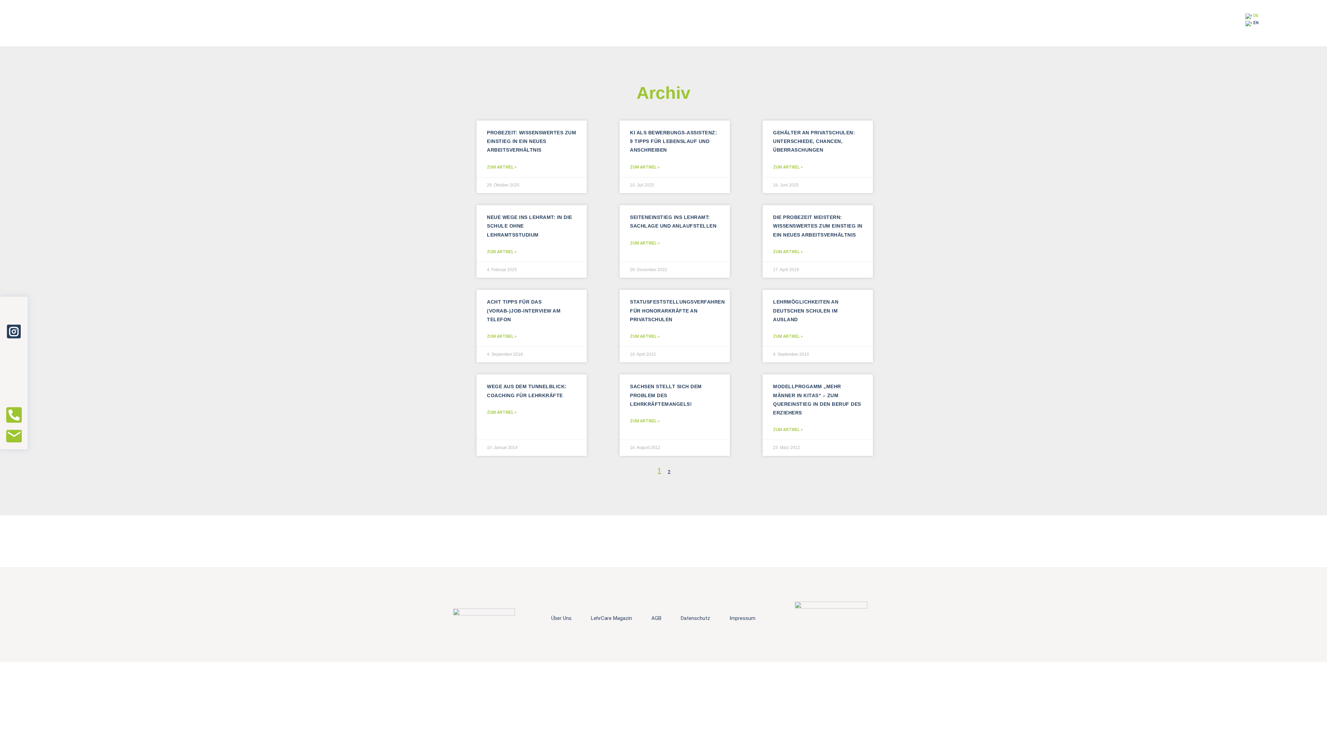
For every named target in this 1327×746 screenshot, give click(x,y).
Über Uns (561, 618)
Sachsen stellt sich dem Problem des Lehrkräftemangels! (666, 395)
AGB (656, 618)
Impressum (742, 618)
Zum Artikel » (502, 167)
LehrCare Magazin (611, 618)
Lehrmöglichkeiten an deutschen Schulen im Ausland (805, 310)
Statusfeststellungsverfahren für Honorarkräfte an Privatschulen (677, 310)
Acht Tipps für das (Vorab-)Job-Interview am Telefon (524, 310)
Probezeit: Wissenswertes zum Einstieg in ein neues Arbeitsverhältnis (531, 141)
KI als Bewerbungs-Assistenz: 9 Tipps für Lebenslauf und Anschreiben (673, 141)
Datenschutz (695, 618)
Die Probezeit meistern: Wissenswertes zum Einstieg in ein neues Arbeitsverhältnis (818, 225)
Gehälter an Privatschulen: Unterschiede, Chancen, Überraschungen (814, 141)
